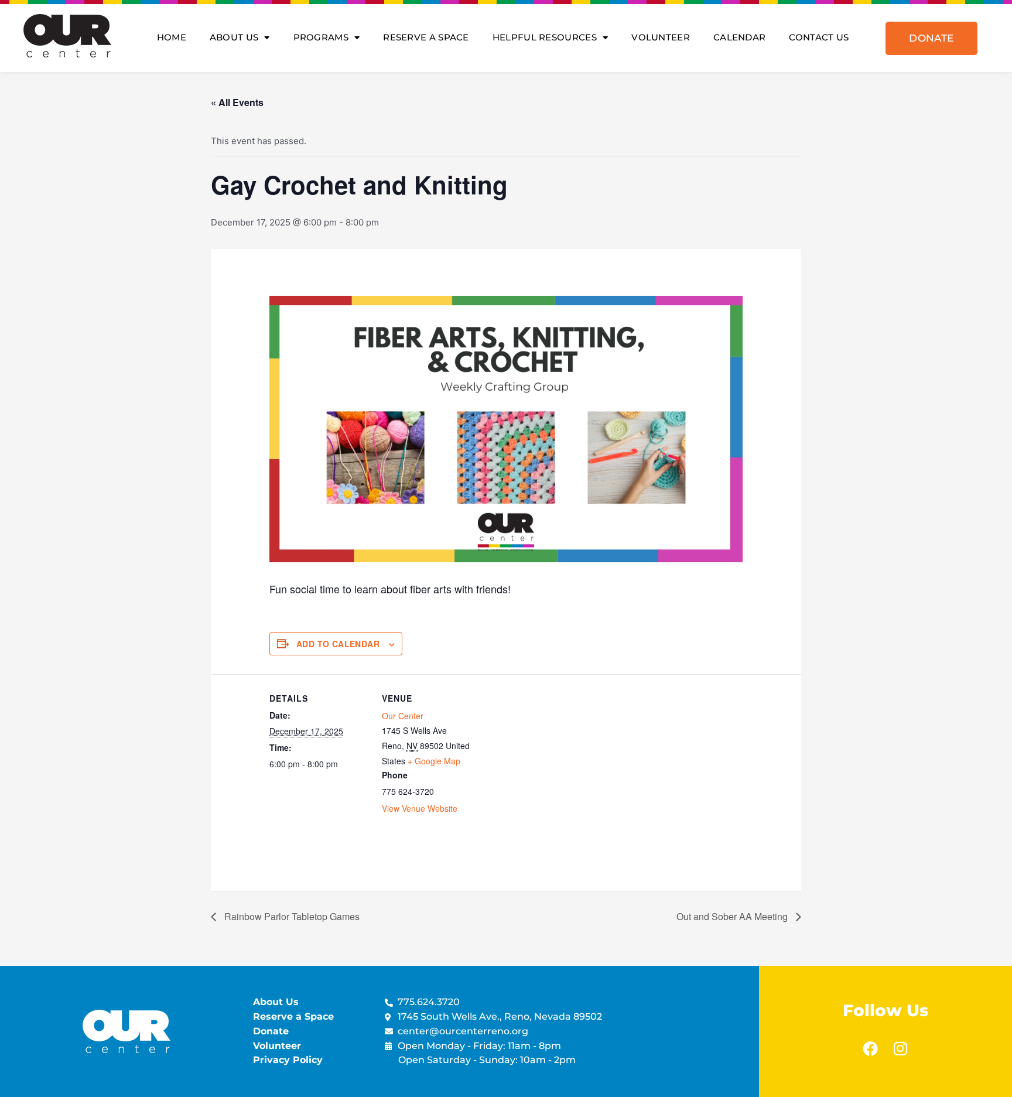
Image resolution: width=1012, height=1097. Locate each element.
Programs (320, 37)
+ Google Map (434, 761)
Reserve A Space (426, 37)
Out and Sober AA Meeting (733, 916)
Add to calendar (338, 644)
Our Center (402, 716)
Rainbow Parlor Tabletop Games (291, 916)
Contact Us (819, 37)
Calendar (739, 37)
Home (171, 37)
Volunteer (660, 37)
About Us (234, 37)
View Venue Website (419, 808)
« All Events (237, 102)
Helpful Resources (545, 37)
